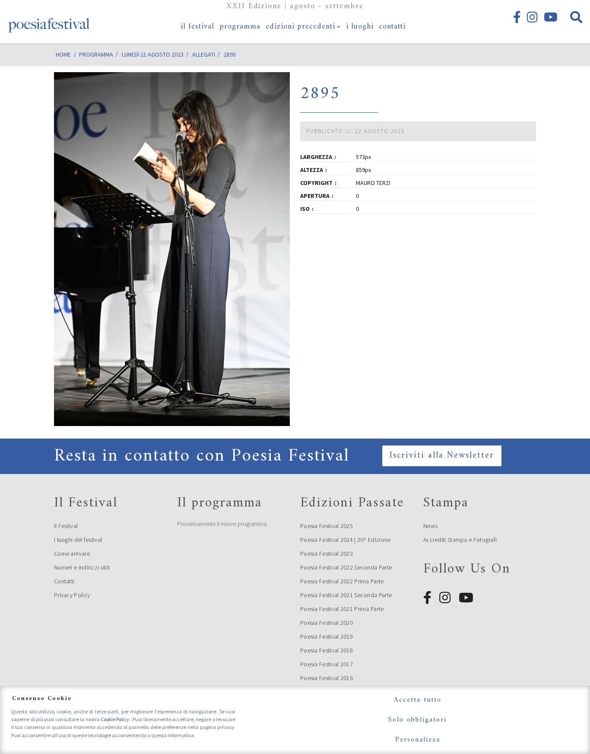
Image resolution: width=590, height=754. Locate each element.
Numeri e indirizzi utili (82, 567)
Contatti (64, 581)
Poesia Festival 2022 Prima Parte (342, 581)
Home (63, 54)
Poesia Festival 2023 (326, 553)
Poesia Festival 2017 (326, 664)
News (430, 526)
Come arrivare (72, 553)
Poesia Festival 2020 (326, 623)
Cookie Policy (115, 719)
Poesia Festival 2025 (326, 526)
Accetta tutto (417, 700)
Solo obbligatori (417, 720)
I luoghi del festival (78, 540)
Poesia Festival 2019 (326, 636)
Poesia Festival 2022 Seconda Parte (346, 567)
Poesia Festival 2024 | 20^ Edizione (345, 540)
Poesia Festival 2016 (326, 678)
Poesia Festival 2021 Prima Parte (342, 609)
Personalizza (417, 740)
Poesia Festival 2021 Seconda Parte (346, 595)
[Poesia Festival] (49, 21)
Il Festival (66, 526)
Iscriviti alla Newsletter (442, 455)
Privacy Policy (72, 595)
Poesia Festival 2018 (326, 650)
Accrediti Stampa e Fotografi (460, 540)
